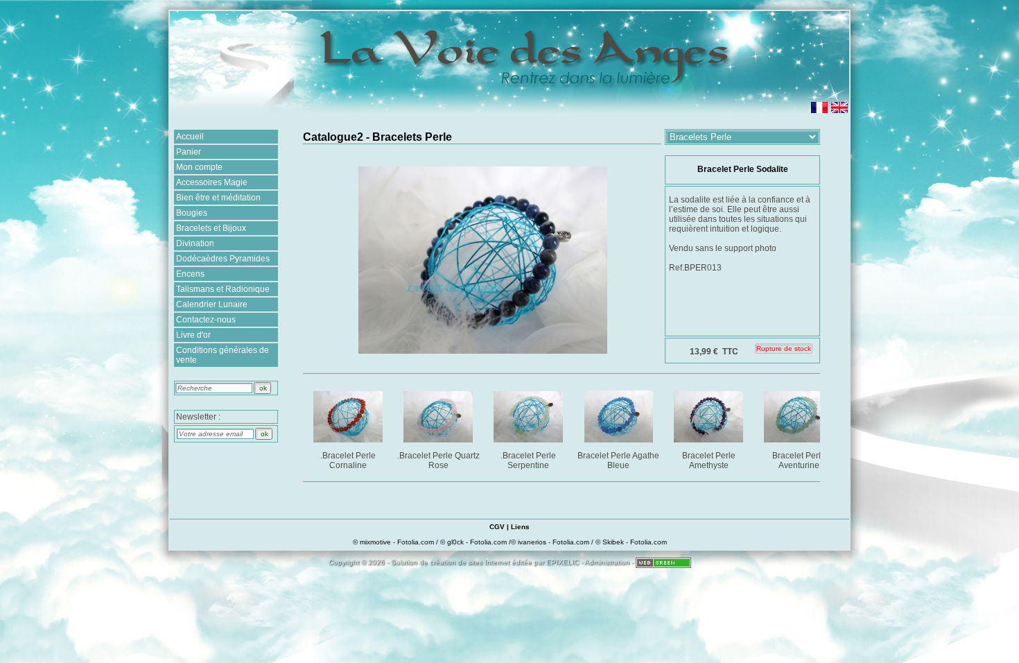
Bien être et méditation (218, 198)
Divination (195, 243)
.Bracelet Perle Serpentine (528, 460)
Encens (190, 274)
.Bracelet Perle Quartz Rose (438, 460)
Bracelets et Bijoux (211, 228)
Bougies (191, 213)
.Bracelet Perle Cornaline (348, 460)
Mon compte (199, 167)
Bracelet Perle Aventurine (799, 460)
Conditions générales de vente (222, 355)
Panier (188, 152)
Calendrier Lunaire (211, 304)
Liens (520, 527)
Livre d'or (193, 335)
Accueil (190, 136)
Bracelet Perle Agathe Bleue (618, 460)
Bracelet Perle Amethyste (708, 460)
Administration (606, 562)
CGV (497, 527)
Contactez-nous (206, 320)
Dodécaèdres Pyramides (223, 259)
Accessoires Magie (211, 182)
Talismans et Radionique (223, 289)
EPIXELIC (562, 562)
